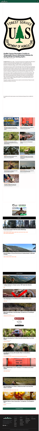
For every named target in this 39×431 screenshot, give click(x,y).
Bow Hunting (20, 356)
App (4, 356)
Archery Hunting (15, 356)
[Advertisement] (19, 10)
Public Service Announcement (9, 233)
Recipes (5, 404)
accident (8, 341)
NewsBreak (21, 424)
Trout (15, 421)
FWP (4, 287)
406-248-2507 (19, 324)
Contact (27, 422)
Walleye (15, 423)
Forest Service (6, 256)
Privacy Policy (33, 418)
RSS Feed (21, 423)
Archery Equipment (8, 356)
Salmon (15, 424)
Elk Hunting (25, 356)
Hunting (5, 341)
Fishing (15, 420)
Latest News (27, 418)
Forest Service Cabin (12, 256)
